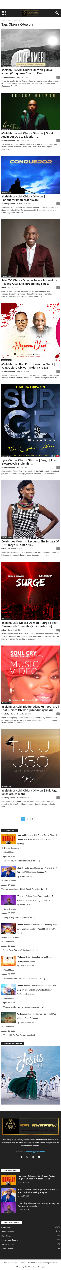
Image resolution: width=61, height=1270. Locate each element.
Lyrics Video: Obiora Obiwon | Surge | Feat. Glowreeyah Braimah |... (29, 461)
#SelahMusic (6, 66)
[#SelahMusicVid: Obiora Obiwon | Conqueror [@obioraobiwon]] (30, 175)
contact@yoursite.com (35, 1152)
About (6, 1262)
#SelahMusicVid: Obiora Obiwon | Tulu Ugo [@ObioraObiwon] (29, 792)
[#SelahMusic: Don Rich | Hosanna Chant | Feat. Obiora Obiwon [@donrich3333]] (30, 332)
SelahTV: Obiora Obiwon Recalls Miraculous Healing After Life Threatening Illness (29, 282)
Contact (14, 1262)
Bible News (6, 1236)
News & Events (7, 276)
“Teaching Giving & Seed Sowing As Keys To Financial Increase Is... (38, 1204)
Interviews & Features (10, 1240)
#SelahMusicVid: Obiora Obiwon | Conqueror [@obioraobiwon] (23, 198)
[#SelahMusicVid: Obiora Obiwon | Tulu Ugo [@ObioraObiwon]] (30, 758)
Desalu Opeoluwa (8, 77)
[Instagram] (28, 1157)
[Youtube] (39, 1157)
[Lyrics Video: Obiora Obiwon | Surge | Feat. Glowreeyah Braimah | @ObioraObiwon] (30, 420)
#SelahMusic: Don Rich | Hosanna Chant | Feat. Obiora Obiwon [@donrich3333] (28, 365)
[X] (34, 1157)
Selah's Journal (7, 1244)
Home (3, 20)
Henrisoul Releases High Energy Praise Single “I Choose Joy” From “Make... (36, 1177)
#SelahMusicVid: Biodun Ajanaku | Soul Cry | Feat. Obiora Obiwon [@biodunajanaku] (30, 708)
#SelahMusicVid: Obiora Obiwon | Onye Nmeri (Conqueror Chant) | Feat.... (27, 71)
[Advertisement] (30, 4)
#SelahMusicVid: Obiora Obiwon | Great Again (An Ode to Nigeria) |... (27, 134)
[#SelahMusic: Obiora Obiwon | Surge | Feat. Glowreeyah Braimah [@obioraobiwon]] (30, 591)
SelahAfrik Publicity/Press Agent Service (42, 1262)
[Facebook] (22, 1157)
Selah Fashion (7, 1249)
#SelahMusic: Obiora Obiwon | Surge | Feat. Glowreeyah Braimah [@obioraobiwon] (29, 624)
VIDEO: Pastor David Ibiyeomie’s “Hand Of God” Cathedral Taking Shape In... (38, 1191)
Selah (3, 287)
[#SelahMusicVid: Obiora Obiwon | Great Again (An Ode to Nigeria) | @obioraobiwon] (30, 111)
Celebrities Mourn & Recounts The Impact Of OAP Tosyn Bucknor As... (30, 543)
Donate (22, 1262)
